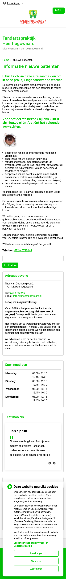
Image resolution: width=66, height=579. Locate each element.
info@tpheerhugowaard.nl (27, 295)
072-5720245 (17, 292)
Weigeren (36, 561)
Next (54, 463)
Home (5, 59)
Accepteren (36, 568)
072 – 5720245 (23, 250)
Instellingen (36, 553)
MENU (58, 10)
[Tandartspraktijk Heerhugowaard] (33, 17)
